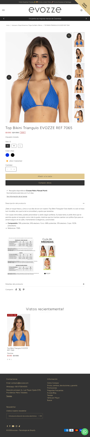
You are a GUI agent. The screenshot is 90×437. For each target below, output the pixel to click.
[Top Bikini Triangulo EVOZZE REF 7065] (18, 330)
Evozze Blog (51, 393)
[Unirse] (40, 416)
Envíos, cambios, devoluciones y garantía (62, 385)
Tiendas (9, 396)
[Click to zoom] (69, 35)
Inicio (8, 25)
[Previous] (4, 19)
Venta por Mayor (53, 398)
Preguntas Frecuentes (55, 390)
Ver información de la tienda (17, 196)
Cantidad (8, 165)
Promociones (52, 388)
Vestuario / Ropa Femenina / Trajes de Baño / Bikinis (27, 25)
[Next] (86, 19)
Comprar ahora (45, 183)
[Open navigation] (3, 10)
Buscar (49, 400)
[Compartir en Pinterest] (23, 289)
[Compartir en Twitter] (20, 289)
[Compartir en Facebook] (16, 289)
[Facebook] (7, 426)
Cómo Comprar (53, 383)
